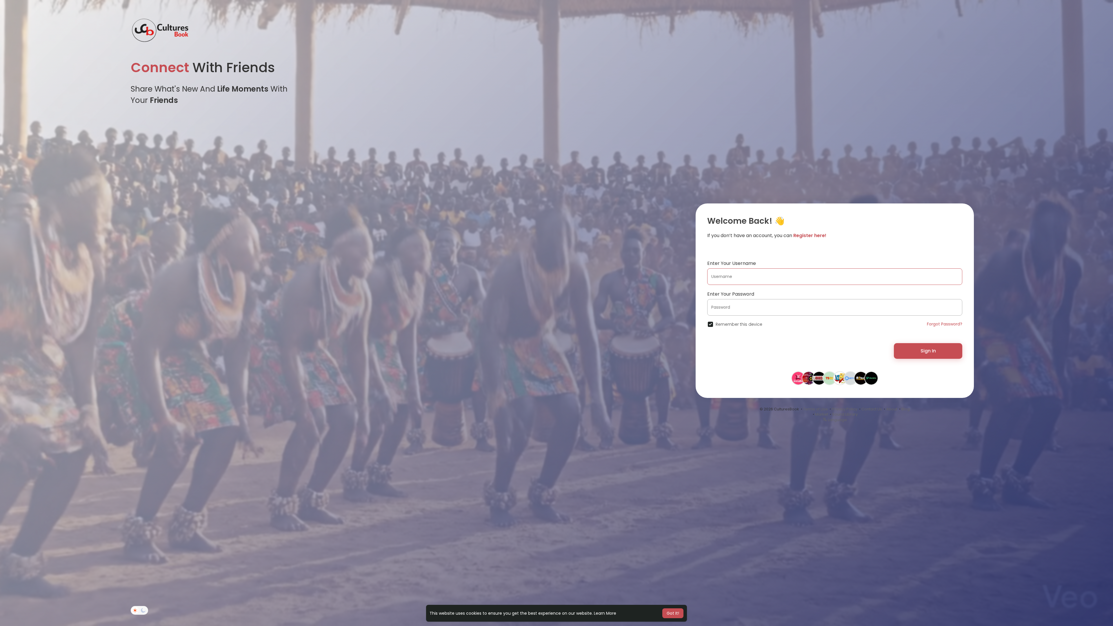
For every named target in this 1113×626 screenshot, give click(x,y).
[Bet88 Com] (850, 380)
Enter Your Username (731, 263)
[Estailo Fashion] (798, 380)
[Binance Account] (808, 380)
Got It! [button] (673, 613)
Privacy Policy (844, 409)
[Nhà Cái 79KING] (829, 380)
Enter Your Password (730, 294)
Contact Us (871, 409)
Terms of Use (815, 409)
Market (821, 414)
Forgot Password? (944, 324)
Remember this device (739, 324)
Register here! (809, 235)
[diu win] (871, 380)
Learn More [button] (605, 613)
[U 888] (819, 380)
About (891, 409)
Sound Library (845, 414)
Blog (905, 409)
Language (837, 420)
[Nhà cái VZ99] (840, 380)
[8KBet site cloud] (860, 380)
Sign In (928, 350)
